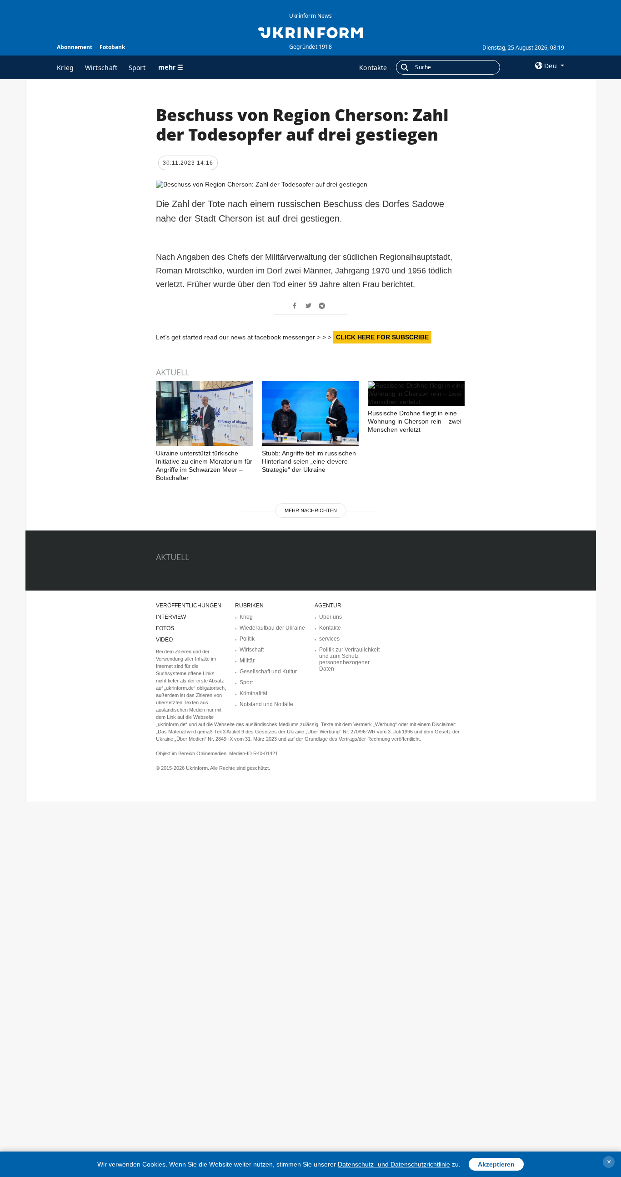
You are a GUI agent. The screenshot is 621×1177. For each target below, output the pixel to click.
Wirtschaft (101, 67)
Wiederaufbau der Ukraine (272, 628)
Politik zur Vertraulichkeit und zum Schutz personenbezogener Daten (349, 659)
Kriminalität (253, 693)
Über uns (330, 617)
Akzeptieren (496, 1164)
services (329, 639)
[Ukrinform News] (310, 32)
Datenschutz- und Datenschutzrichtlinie (394, 1164)
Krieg (65, 67)
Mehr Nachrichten (311, 510)
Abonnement (74, 47)
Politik (247, 639)
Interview (171, 617)
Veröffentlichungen (188, 605)
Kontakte (373, 67)
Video (164, 639)
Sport (137, 67)
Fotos (165, 628)
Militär (247, 660)
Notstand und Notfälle (266, 704)
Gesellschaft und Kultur (268, 671)
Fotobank (112, 47)
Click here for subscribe (382, 337)
